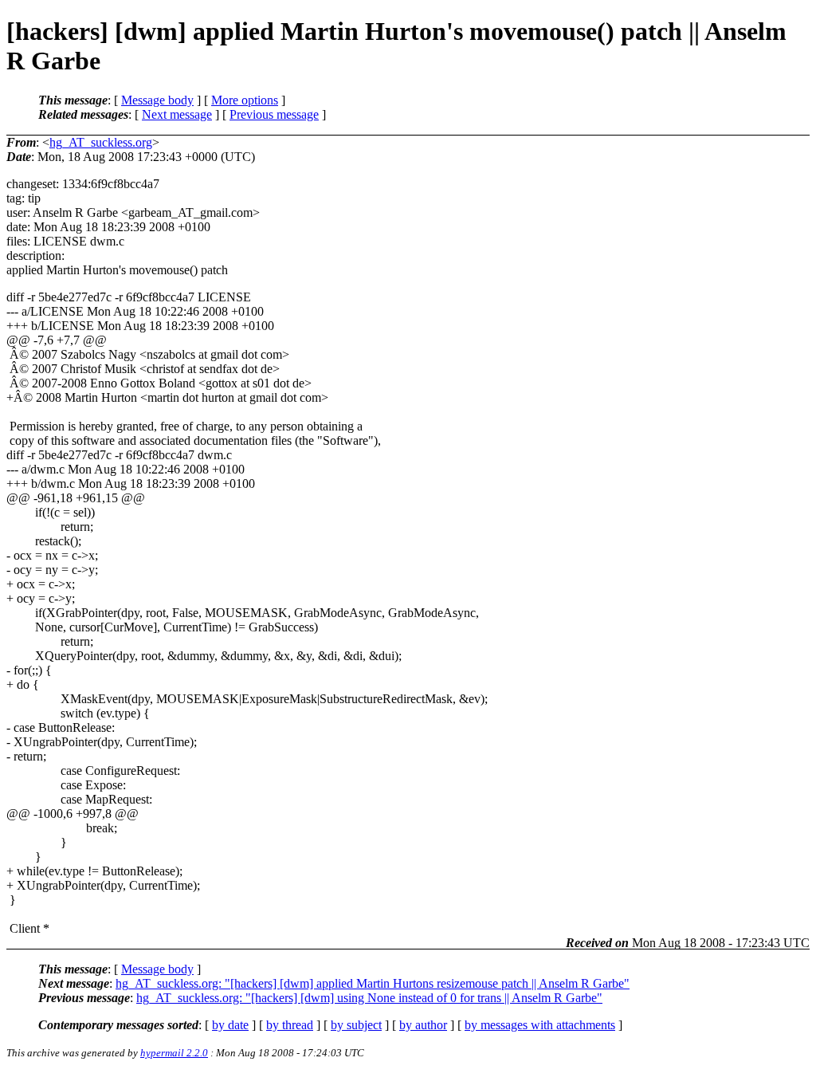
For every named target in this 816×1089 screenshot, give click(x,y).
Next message (177, 114)
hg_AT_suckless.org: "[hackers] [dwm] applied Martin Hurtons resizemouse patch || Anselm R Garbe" (373, 983)
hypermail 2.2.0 (174, 1053)
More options (244, 100)
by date (230, 1025)
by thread (289, 1025)
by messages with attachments (540, 1025)
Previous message (274, 114)
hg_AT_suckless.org (100, 142)
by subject (356, 1025)
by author (423, 1025)
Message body (157, 100)
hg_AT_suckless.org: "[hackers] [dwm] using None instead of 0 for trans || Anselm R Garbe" (369, 997)
